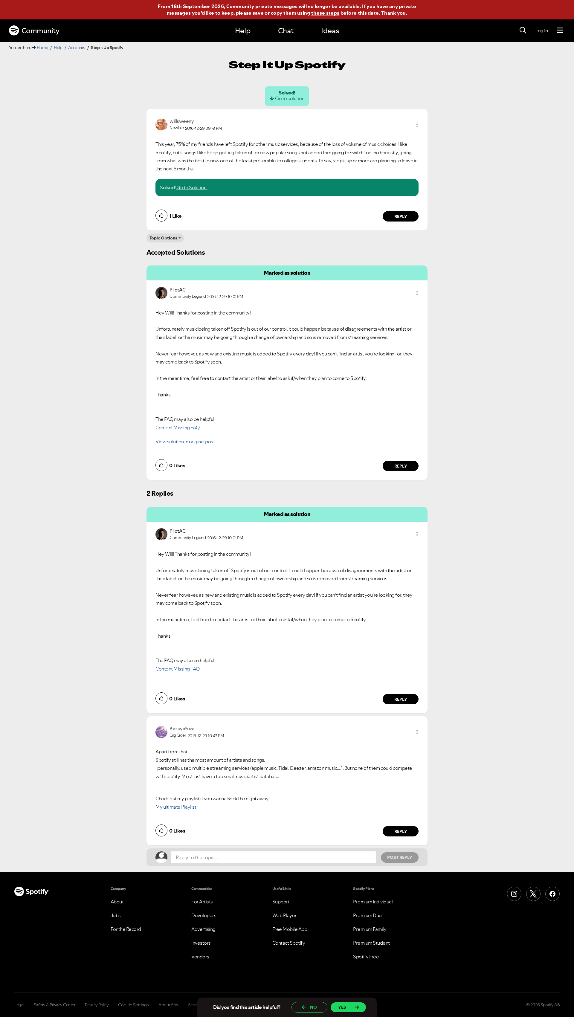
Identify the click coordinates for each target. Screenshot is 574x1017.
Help (243, 31)
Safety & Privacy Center (55, 1004)
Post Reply (399, 857)
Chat (286, 31)
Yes (342, 1007)
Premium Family (369, 929)
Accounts (76, 48)
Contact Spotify (288, 943)
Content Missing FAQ (177, 427)
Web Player (284, 915)
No (313, 1007)
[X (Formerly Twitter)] (533, 894)
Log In (541, 30)
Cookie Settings (133, 1004)
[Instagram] (514, 894)
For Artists (202, 901)
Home (42, 48)
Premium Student (371, 943)
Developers (203, 915)
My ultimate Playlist (175, 807)
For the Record (126, 929)
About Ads (168, 1004)
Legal (19, 1004)
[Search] (523, 30)
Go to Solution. (191, 187)
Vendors (200, 956)
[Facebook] (552, 894)
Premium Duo (367, 915)
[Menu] (560, 30)
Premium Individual (373, 901)
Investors (201, 943)
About (117, 901)
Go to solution (289, 98)
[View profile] (161, 124)
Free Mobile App (289, 929)
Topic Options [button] (163, 238)
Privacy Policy (97, 1004)
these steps (325, 13)
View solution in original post (185, 441)
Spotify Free (366, 956)
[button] (417, 124)
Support (281, 901)
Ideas (330, 31)
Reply (400, 216)
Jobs (116, 915)
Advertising (203, 929)
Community (40, 31)
